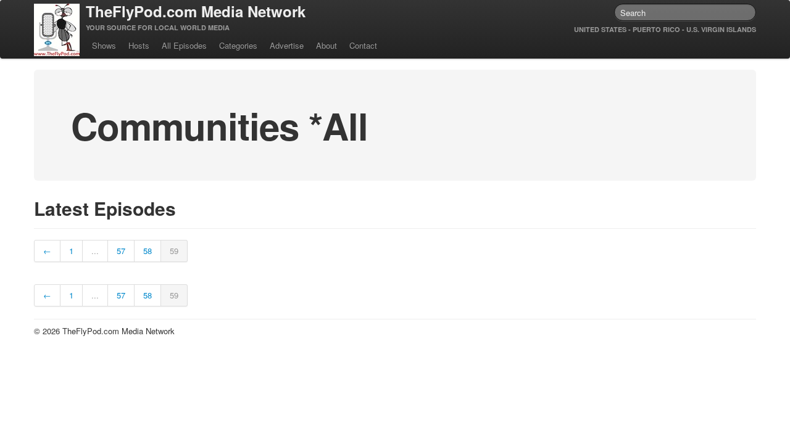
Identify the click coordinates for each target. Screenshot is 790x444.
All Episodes (184, 45)
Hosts (138, 45)
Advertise (287, 45)
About (326, 45)
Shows (104, 45)
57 (121, 251)
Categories (238, 45)
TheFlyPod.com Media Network (196, 11)
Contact (363, 45)
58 (147, 251)
